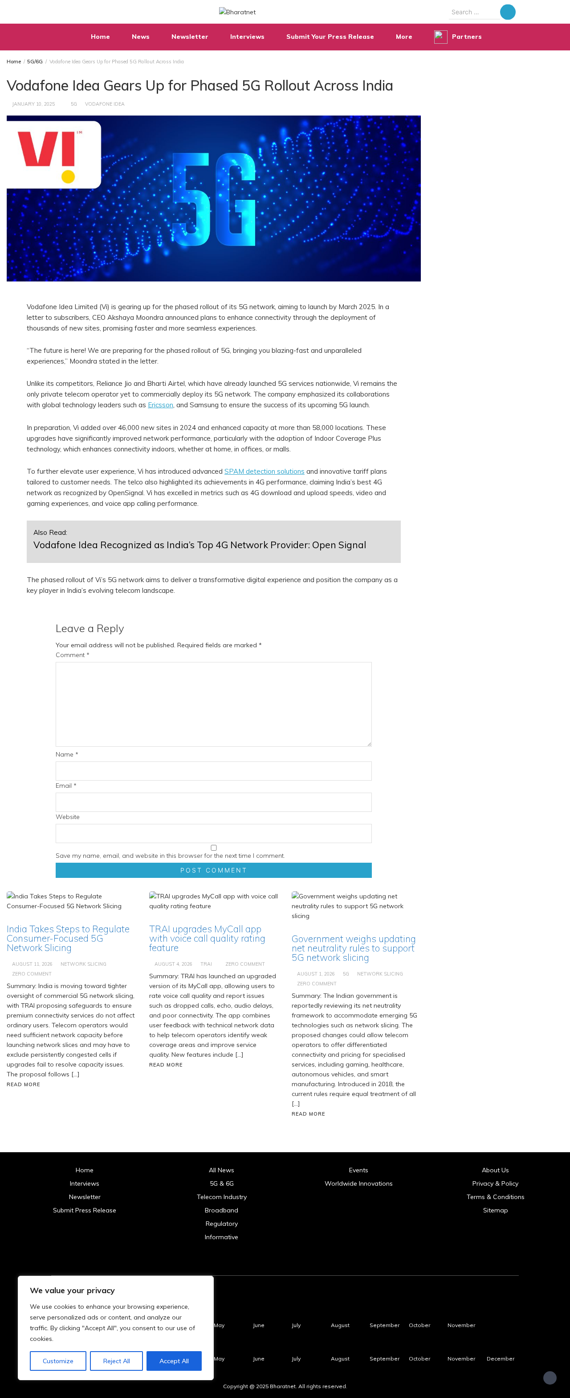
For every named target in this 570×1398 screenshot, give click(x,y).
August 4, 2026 (173, 964)
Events (358, 1170)
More (404, 37)
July (296, 1325)
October (419, 1325)
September (384, 1325)
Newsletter (189, 37)
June (259, 1325)
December (500, 1358)
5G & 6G (222, 1183)
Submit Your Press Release (330, 37)
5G (74, 104)
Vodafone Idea (105, 104)
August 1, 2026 (316, 974)
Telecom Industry (222, 1197)
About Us (495, 1170)
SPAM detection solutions (264, 471)
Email (66, 786)
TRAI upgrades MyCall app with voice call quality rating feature (207, 938)
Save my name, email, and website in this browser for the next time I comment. (170, 856)
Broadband (221, 1210)
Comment (73, 655)
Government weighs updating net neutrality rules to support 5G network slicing (354, 948)
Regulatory (222, 1224)
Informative (221, 1237)
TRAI (206, 964)
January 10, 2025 (33, 104)
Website (68, 817)
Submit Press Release (84, 1210)
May (219, 1325)
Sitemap (495, 1210)
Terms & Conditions (496, 1197)
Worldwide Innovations (359, 1183)
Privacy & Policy (495, 1183)
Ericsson (160, 405)
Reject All (116, 1361)
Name (67, 754)
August (340, 1325)
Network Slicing (83, 964)
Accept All (174, 1361)
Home (100, 37)
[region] (116, 1328)
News (141, 37)
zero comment (32, 974)
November (461, 1325)
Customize (58, 1361)
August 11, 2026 (32, 964)
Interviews (247, 37)
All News (221, 1170)
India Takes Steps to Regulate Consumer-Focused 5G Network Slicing (68, 938)
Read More (23, 1084)
